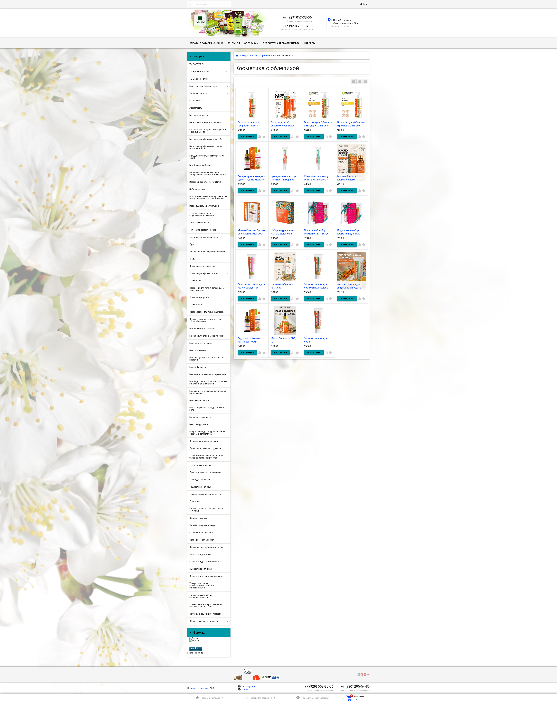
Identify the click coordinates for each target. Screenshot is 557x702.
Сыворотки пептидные (200, 569)
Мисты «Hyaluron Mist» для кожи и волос (206, 408)
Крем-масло (195, 304)
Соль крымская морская (201, 540)
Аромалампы (195, 108)
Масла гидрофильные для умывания (207, 374)
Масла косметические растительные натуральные (207, 392)
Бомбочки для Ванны (200, 165)
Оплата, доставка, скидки (206, 43)
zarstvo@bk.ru (246, 686)
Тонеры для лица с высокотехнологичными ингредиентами (201, 585)
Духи (191, 244)
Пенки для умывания (199, 479)
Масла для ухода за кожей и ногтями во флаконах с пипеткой (208, 382)
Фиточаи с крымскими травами (205, 614)
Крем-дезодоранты (199, 297)
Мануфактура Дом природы (203, 86)
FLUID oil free (195, 100)
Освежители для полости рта (203, 441)
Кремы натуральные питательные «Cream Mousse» (206, 320)
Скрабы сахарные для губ (202, 525)
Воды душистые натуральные (204, 206)
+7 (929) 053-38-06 (297, 17)
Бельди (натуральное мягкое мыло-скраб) (207, 156)
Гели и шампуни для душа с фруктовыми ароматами (203, 214)
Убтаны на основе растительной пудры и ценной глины (205, 605)
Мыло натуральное (198, 424)
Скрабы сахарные (198, 518)
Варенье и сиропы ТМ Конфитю (205, 182)
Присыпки (194, 501)
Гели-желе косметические (202, 230)
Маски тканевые (197, 350)
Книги (192, 259)
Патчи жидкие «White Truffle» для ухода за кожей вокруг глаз (206, 456)
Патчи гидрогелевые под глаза (205, 448)
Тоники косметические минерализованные (201, 596)
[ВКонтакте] (359, 674)
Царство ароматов (199, 688)
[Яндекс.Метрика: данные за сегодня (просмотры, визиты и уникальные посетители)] (194, 638)
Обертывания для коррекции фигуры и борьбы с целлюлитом (208, 432)
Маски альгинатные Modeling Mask (206, 336)
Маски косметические (200, 343)
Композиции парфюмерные (203, 266)
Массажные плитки (199, 400)
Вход (364, 4)
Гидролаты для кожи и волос (204, 237)
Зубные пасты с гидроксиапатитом (207, 251)
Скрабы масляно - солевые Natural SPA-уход (207, 509)
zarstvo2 (245, 689)
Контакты (233, 43)
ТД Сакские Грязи (198, 79)
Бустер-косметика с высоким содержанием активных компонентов (208, 173)
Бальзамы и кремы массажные (205, 122)
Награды (309, 43)
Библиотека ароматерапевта (281, 43)
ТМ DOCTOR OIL (197, 64)
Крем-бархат (195, 280)
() (209, 697)
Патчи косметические (200, 465)
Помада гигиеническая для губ (205, 494)
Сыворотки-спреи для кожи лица (206, 576)
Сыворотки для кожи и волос (204, 561)
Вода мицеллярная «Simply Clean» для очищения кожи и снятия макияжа (208, 197)
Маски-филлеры (197, 367)
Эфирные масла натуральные (204, 621)
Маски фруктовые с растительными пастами (207, 358)
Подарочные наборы (200, 487)
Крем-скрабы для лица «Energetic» (206, 312)
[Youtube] (368, 674)
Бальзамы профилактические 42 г (206, 139)
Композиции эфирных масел (203, 273)
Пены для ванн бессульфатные (205, 472)
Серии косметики (198, 93)
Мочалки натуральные (200, 417)
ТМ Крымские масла (199, 71)
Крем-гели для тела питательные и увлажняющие (206, 289)
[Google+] (362, 674)
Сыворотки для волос (200, 554)
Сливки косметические (201, 532)
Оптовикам (251, 43)
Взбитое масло (197, 189)
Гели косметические (199, 222)
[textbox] (209, 4)
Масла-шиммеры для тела (202, 328)
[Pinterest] (365, 674)
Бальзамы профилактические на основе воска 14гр (205, 147)
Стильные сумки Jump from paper (206, 547)
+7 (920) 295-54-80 (298, 26)
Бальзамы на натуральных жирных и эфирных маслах (207, 130)
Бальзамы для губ (198, 115)
